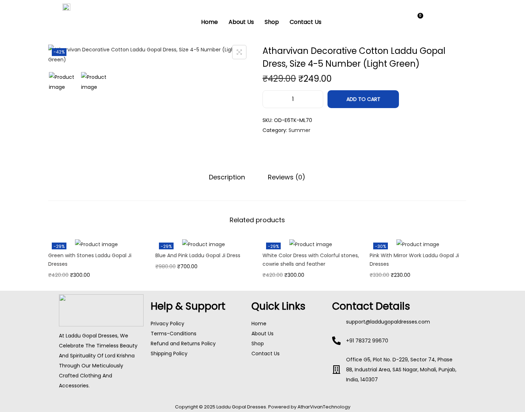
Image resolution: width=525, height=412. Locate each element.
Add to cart (363, 99)
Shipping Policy (169, 353)
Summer (299, 130)
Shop (272, 22)
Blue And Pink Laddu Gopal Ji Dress (197, 255)
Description (227, 177)
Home (209, 22)
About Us (241, 22)
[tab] (227, 177)
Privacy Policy (167, 323)
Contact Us (305, 22)
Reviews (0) (286, 177)
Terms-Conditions (173, 333)
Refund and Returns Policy (183, 343)
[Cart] (417, 20)
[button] (397, 20)
